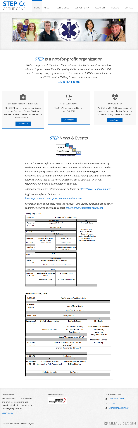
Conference (62, 7)
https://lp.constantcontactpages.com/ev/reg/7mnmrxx (53, 198)
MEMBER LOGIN (122, 423)
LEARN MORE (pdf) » (69, 81)
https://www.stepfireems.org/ (95, 189)
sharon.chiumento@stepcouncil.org (84, 207)
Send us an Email (116, 398)
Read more (23, 123)
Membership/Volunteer (118, 408)
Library (115, 7)
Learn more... (7, 413)
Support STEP (82, 7)
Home (37, 7)
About (47, 7)
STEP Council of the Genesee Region (13, 6)
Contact (129, 7)
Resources (100, 7)
